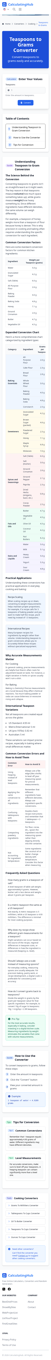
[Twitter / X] (3, 1289)
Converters (19, 23)
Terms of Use (9, 1345)
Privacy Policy (9, 1339)
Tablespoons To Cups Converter (25, 1213)
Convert (27, 102)
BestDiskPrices (9, 1301)
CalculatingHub (16, 1355)
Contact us (23, 1255)
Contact (32, 1307)
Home (7, 23)
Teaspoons (10, 84)
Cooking (31, 23)
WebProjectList (10, 1312)
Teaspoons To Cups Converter (24, 1229)
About (31, 1301)
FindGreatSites (9, 1323)
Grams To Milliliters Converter (24, 1205)
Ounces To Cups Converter (23, 1237)
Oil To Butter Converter (21, 1221)
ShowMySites (9, 1307)
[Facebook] (9, 1289)
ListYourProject (10, 1318)
